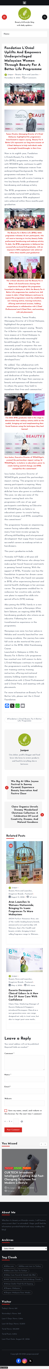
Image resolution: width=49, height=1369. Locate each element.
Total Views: (7, 1329)
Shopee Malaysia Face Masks (17, 1293)
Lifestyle (17, 1168)
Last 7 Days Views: (10, 1319)
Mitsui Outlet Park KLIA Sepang (19, 1284)
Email (7, 1087)
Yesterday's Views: (10, 1314)
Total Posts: (7, 1334)
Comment (9, 1054)
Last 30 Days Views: (11, 1324)
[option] (24, 1172)
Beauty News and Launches (26, 75)
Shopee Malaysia (12, 1288)
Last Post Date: (9, 1339)
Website (8, 1099)
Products (26, 1168)
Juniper (10, 75)
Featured (29, 894)
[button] (41, 1144)
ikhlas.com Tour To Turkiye (16, 1271)
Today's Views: (8, 1308)
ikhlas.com (9, 1266)
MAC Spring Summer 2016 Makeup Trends (23, 1279)
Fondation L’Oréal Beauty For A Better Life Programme (25, 720)
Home (6, 34)
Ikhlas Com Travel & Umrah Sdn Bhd (20, 1275)
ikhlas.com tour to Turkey (30, 1266)
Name (7, 1075)
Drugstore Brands (16, 894)
